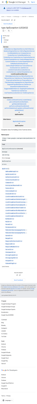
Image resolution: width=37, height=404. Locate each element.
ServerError (9, 249)
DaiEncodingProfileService (14, 66)
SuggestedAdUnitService (11, 88)
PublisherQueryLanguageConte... (16, 230)
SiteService (27, 84)
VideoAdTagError (11, 263)
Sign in (33, 2)
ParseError (9, 224)
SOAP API (24, 16)
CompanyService (26, 53)
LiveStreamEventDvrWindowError (16, 210)
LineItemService (11, 72)
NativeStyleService (27, 76)
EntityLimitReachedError (14, 185)
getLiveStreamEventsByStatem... (19, 102)
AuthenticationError (12, 177)
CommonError (10, 182)
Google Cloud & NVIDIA (7, 315)
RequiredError (10, 244)
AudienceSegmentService (11, 51)
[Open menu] (2, 2)
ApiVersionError (11, 174)
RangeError (9, 238)
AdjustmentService (19, 49)
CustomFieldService (11, 61)
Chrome (3, 347)
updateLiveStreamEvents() (26, 108)
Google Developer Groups (8, 306)
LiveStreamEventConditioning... (16, 202)
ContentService (8, 57)
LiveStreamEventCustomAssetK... (16, 205)
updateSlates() (19, 110)
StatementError (11, 252)
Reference (31, 16)
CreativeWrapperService (27, 59)
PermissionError (11, 227)
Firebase (3, 349)
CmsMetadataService (13, 53)
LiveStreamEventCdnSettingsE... (16, 199)
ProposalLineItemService (14, 80)
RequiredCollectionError (14, 241)
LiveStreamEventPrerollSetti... (16, 213)
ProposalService (27, 80)
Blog (2, 322)
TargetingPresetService (27, 88)
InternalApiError (11, 191)
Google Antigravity (6, 355)
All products (4, 388)
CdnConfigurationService (27, 51)
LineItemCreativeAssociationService (19, 70)
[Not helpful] (14, 20)
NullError (9, 221)
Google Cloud (5, 358)
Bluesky (3, 325)
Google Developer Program (8, 304)
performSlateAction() (11, 108)
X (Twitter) (4, 333)
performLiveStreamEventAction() (19, 106)
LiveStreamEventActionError (15, 196)
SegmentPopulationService (15, 84)
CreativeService (18, 57)
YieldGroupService (28, 93)
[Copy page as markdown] (8, 30)
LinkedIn (3, 331)
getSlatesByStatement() (19, 104)
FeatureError (10, 188)
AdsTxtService (29, 49)
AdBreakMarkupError (12, 171)
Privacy (8, 396)
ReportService (29, 82)
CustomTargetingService (25, 61)
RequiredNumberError (12, 246)
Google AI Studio (5, 352)
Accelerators (4, 312)
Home (2, 16)
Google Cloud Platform (7, 383)
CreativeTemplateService (11, 59)
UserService (23, 91)
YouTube (3, 336)
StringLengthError (12, 258)
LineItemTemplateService (24, 72)
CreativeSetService (29, 57)
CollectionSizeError (12, 180)
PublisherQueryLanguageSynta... (16, 233)
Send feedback (8, 24)
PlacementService (28, 78)
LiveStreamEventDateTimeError (16, 207)
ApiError (5, 168)
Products (9, 16)
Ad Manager (20, 2)
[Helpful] (12, 20)
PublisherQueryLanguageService (15, 82)
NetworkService (9, 78)
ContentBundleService (24, 55)
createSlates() (27, 100)
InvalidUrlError (11, 194)
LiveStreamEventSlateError (14, 216)
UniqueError (10, 260)
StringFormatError (12, 255)
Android (3, 344)
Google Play (4, 361)
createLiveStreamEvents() (15, 100)
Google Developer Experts (8, 309)
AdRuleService (8, 49)
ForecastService (27, 66)
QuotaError (9, 235)
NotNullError (10, 219)
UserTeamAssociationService (13, 93)
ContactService (12, 55)
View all (3, 363)
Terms (3, 396)
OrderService (18, 78)
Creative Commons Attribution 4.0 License (13, 287)
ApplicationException (19, 121)
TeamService (15, 91)
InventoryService (15, 68)
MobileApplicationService (13, 76)
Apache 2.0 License (15, 288)
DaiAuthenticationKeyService (19, 63)
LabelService (24, 68)
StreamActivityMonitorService (19, 86)
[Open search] (29, 2)
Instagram (4, 328)
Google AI (4, 386)
